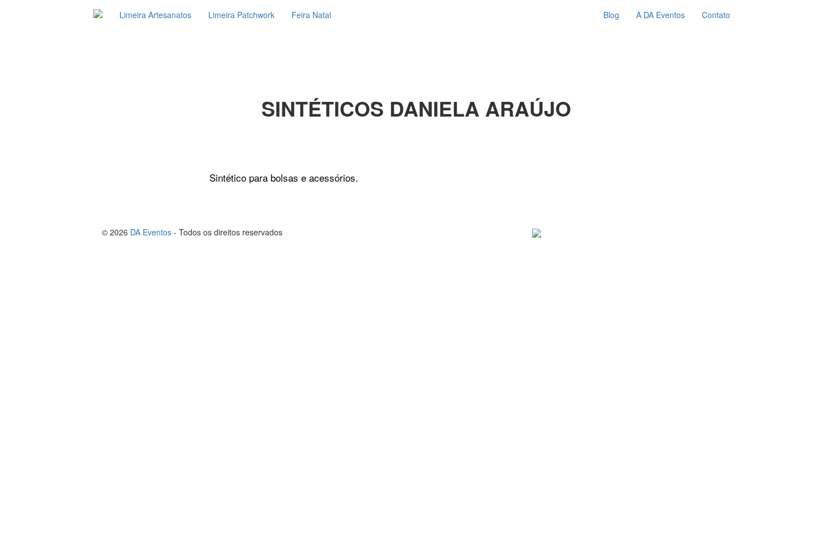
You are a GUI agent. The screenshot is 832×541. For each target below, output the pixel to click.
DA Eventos (150, 232)
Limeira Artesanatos (155, 14)
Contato (716, 14)
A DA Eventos (660, 14)
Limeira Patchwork (241, 14)
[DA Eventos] (98, 15)
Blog (611, 14)
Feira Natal (311, 14)
